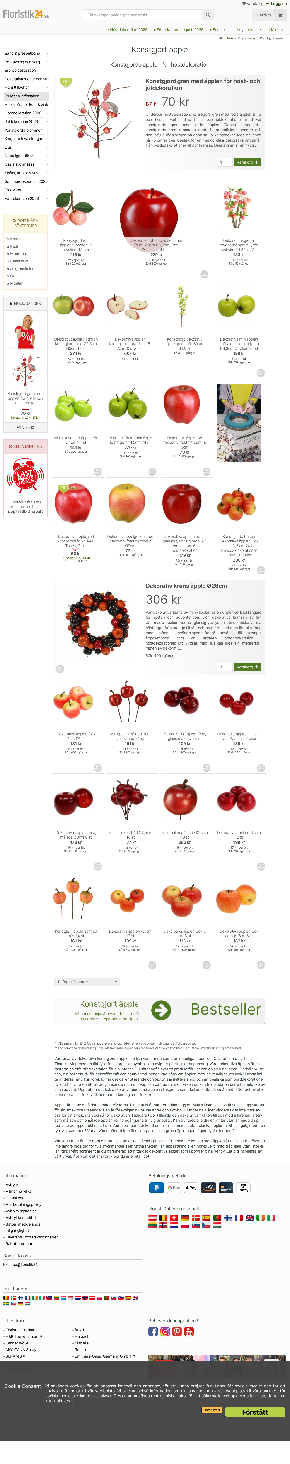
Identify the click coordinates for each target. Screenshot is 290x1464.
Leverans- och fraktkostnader (32, 1237)
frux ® (80, 1330)
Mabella (82, 1343)
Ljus (8, 147)
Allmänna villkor (19, 1191)
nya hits (245, 29)
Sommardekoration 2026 (26, 181)
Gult (13, 276)
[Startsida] (220, 38)
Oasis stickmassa (20, 164)
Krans (14, 239)
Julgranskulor (21, 268)
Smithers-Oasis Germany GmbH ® (105, 1356)
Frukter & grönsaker (241, 38)
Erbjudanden (27, 303)
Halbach (82, 1336)
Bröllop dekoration (20, 70)
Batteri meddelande (23, 1224)
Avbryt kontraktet (21, 1217)
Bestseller (221, 29)
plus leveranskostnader (113, 1043)
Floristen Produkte (22, 1330)
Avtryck (12, 1184)
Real (13, 246)
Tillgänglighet (17, 1230)
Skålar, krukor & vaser (23, 173)
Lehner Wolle (17, 1343)
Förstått (255, 1412)
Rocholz (82, 1349)
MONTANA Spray (21, 1349)
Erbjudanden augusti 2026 (179, 29)
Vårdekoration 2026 (22, 198)
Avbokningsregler (21, 1211)
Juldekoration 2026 (21, 121)
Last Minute (272, 29)
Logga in (278, 3)
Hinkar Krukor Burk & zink (26, 104)
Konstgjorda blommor (23, 130)
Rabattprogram (19, 1243)
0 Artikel (263, 15)
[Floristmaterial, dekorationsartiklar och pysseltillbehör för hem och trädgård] (30, 15)
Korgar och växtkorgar (23, 138)
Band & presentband (22, 53)
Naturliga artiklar (19, 156)
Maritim (16, 283)
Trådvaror (13, 190)
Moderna (17, 253)
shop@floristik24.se (25, 1264)
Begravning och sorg (22, 62)
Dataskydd (15, 1198)
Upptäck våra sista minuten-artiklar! (25, 507)
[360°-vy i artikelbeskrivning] (204, 274)
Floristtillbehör (17, 87)
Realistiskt (18, 261)
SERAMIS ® (15, 1356)
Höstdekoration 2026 (128, 29)
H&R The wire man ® (24, 1336)
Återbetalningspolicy (23, 1204)
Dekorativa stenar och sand (27, 79)
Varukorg (255, 3)
